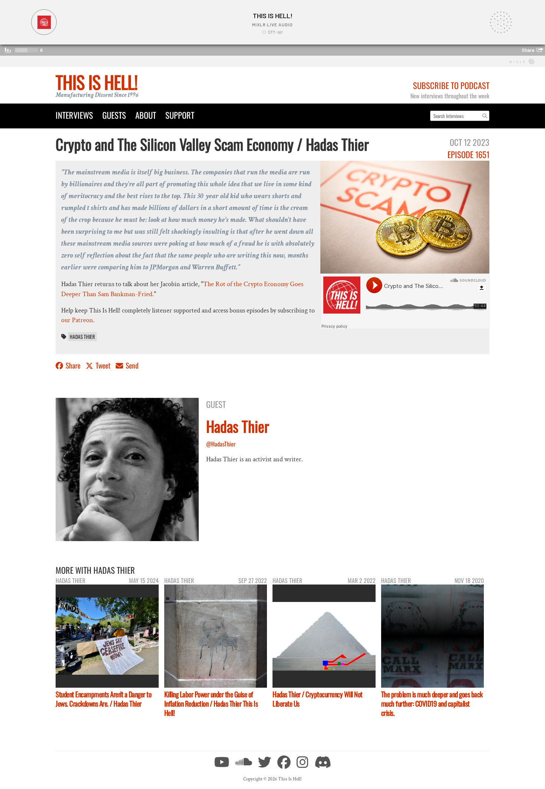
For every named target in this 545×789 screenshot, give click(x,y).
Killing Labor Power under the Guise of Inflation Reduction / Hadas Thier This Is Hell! (211, 703)
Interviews (74, 115)
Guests (114, 115)
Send (131, 365)
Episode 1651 (468, 154)
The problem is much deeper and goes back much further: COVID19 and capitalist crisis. (432, 703)
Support (179, 115)
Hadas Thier (82, 336)
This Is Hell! (97, 82)
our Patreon (77, 320)
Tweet (103, 365)
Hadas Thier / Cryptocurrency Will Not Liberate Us (317, 699)
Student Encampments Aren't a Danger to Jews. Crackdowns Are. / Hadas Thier (103, 699)
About (145, 115)
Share (73, 365)
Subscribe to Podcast (451, 85)
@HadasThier (220, 443)
